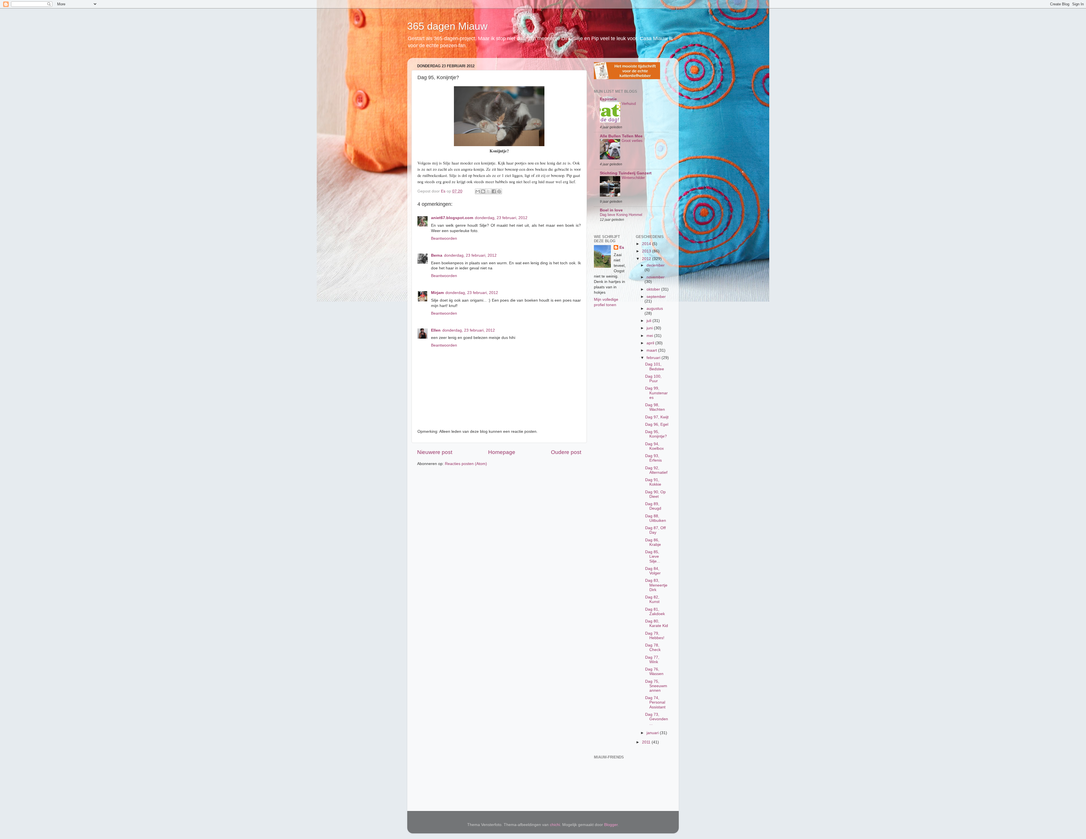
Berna (436, 255)
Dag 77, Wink (652, 659)
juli (649, 321)
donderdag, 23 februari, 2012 (501, 218)
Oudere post (566, 452)
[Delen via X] (488, 191)
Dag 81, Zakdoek (655, 611)
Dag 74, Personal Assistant (655, 702)
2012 (647, 259)
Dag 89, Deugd (653, 506)
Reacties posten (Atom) (466, 464)
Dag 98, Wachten (655, 407)
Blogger (611, 825)
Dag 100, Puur (653, 378)
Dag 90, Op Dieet (655, 494)
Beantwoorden (444, 238)
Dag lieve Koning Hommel (621, 215)
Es (621, 247)
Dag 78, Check (653, 647)
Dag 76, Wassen (654, 671)
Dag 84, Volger (653, 570)
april (651, 343)
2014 (647, 244)
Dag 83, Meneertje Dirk (656, 585)
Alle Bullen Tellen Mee (621, 136)
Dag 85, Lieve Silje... (652, 556)
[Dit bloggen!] (483, 191)
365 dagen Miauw (447, 26)
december (656, 265)
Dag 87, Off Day (655, 530)
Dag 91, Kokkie (653, 482)
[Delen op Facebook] (494, 191)
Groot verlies (632, 141)
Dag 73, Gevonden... (656, 719)
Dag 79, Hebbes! (654, 635)
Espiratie (608, 99)
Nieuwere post (434, 452)
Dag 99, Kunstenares (656, 392)
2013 (647, 251)
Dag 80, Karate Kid (656, 623)
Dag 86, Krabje (653, 542)
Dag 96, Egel (656, 424)
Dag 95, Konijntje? (656, 434)
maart (652, 350)
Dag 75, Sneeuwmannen (656, 686)
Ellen (436, 330)
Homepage (501, 452)
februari (654, 358)
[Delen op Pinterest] (499, 191)
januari (653, 733)
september (656, 297)
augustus (655, 308)
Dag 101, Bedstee (654, 366)
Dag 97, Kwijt (657, 417)
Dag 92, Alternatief (656, 470)
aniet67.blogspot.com (452, 218)
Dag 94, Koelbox (654, 446)
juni (650, 328)
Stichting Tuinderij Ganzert (626, 173)
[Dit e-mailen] (477, 191)
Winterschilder (633, 178)
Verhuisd (629, 103)
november (656, 277)
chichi (555, 825)
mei (650, 336)
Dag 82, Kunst (652, 599)
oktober (654, 289)
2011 (647, 742)
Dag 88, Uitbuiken (655, 518)
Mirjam (437, 293)
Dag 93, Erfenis (653, 458)
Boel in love (611, 210)
